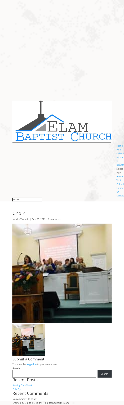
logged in (32, 364)
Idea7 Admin (22, 219)
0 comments (54, 219)
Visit (118, 149)
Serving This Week (22, 385)
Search (16, 368)
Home (119, 145)
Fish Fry (16, 389)
